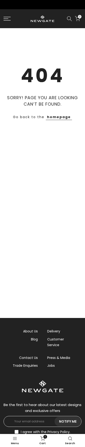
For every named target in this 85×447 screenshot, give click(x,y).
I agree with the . (45, 431)
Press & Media (58, 357)
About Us (30, 331)
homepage (59, 117)
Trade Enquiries (25, 365)
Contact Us (28, 357)
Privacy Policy (58, 431)
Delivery (53, 331)
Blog (34, 339)
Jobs (51, 365)
